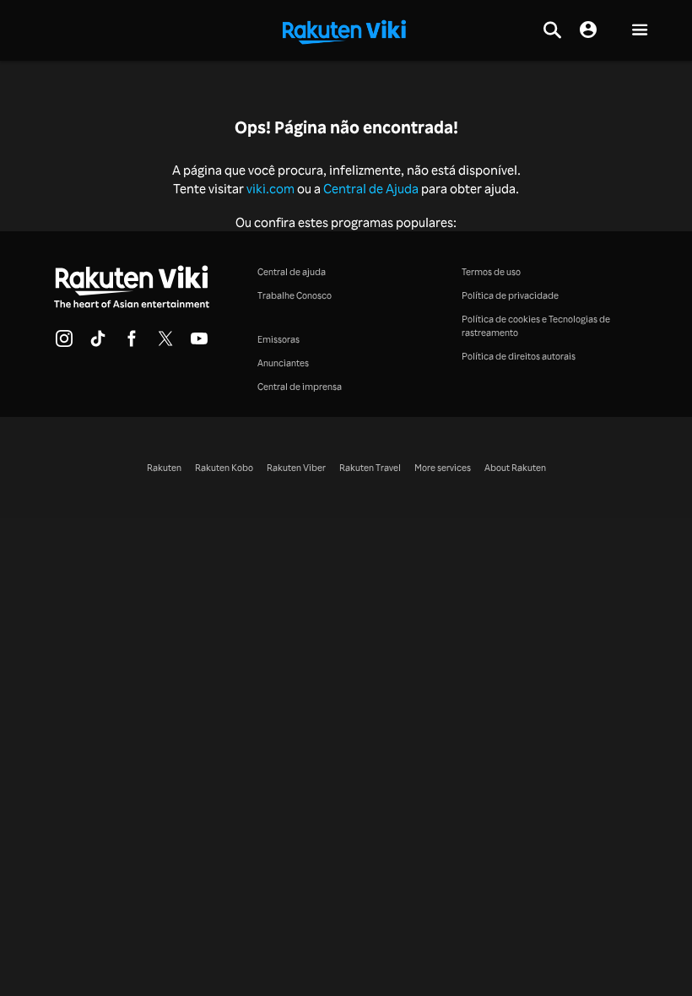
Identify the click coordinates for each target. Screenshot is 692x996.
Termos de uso (491, 271)
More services (442, 467)
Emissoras (278, 339)
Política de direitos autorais (519, 355)
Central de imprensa (299, 386)
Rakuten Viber (296, 467)
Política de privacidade (510, 295)
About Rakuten (515, 467)
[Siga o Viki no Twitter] (165, 343)
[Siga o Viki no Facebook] (132, 343)
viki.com (270, 189)
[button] (639, 31)
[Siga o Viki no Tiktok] (98, 343)
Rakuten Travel (370, 467)
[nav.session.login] (588, 30)
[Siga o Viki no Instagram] (64, 343)
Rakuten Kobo (224, 467)
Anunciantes (283, 362)
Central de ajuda (291, 271)
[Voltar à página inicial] (344, 30)
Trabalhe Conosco (294, 295)
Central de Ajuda (371, 189)
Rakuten (164, 467)
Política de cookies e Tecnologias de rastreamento (536, 325)
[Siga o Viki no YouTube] (199, 343)
